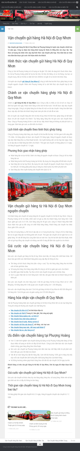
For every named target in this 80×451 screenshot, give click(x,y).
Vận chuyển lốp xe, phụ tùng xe (22, 330)
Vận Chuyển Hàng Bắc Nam (13, 441)
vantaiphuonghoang (15, 43)
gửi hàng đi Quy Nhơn (30, 81)
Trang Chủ (6, 23)
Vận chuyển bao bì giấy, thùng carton (24, 322)
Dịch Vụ (23, 23)
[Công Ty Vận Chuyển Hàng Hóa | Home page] (6, 12)
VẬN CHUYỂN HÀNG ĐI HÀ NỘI (47, 2)
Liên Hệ (39, 23)
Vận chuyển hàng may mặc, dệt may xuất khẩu (27, 327)
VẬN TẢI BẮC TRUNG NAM (27, 2)
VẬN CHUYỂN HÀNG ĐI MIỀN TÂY (58, 7)
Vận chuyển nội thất (18, 313)
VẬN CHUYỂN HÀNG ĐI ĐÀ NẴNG (69, 2)
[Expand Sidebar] (2, 29)
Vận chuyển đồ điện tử (19, 310)
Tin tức (10, 29)
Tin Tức (32, 23)
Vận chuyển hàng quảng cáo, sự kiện (24, 316)
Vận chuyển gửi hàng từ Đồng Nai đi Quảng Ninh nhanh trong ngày (60, 415)
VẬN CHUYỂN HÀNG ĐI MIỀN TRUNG (35, 7)
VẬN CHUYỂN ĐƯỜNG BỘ (9, 2)
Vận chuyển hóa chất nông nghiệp (23, 319)
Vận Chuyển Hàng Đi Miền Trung (57, 441)
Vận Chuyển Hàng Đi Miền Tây (34, 441)
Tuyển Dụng (48, 23)
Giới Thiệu (15, 23)
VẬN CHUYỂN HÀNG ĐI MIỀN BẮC (11, 7)
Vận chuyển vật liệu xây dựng (21, 324)
